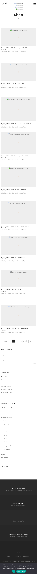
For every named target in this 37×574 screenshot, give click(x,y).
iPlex (2, 411)
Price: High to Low (6, 392)
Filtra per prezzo (7, 349)
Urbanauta (4, 458)
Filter (34, 363)
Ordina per (5, 372)
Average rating (6, 386)
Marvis (3, 454)
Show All (4, 377)
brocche (5, 432)
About (9, 556)
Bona (5, 436)
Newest (3, 380)
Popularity (4, 383)
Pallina (6, 442)
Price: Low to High (6, 389)
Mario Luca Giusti (20, 51)
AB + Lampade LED (7, 408)
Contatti (26, 556)
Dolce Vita (7, 425)
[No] (35, 568)
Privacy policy (21, 571)
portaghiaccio (7, 446)
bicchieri (5, 421)
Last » (31, 341)
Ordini (17, 556)
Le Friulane (4, 414)
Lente (5, 428)
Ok (14, 571)
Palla (5, 439)
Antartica (7, 450)
